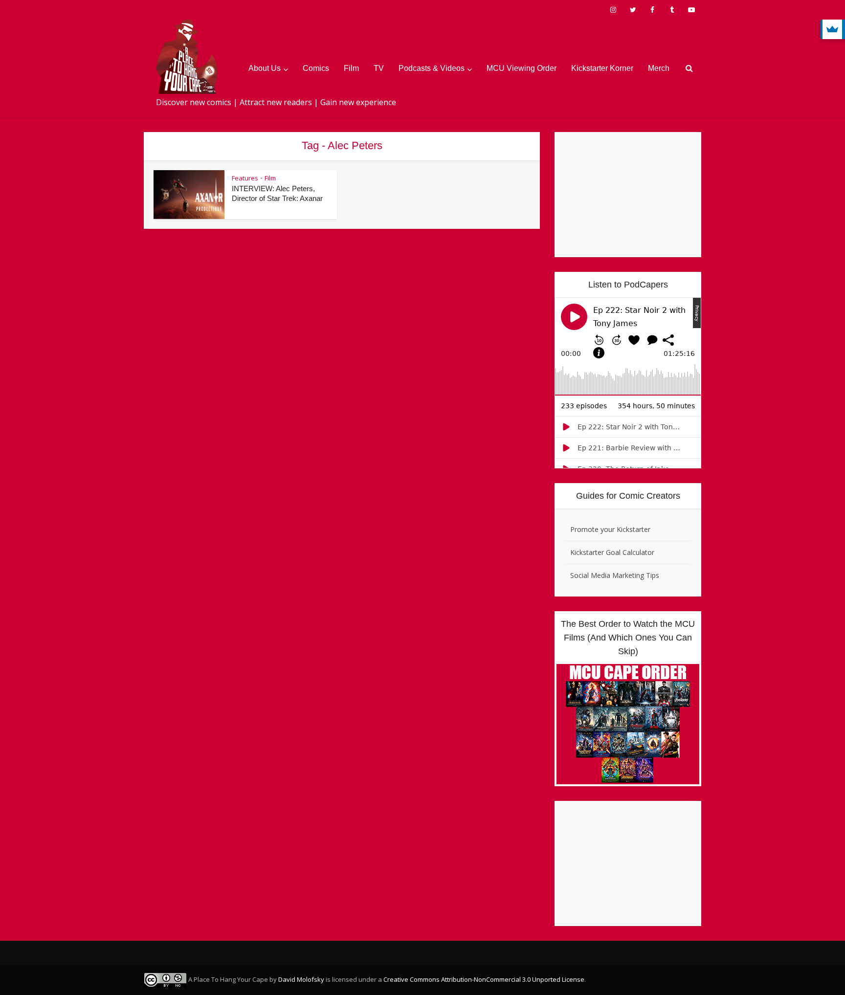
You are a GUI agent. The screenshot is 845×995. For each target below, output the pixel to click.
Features (245, 178)
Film (351, 68)
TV (379, 68)
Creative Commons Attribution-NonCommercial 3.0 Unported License (483, 979)
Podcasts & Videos (432, 68)
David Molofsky (301, 979)
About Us (264, 68)
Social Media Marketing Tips (614, 575)
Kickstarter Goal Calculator (612, 552)
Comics (316, 68)
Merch (658, 68)
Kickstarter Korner (602, 68)
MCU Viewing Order (521, 68)
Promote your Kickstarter (610, 529)
